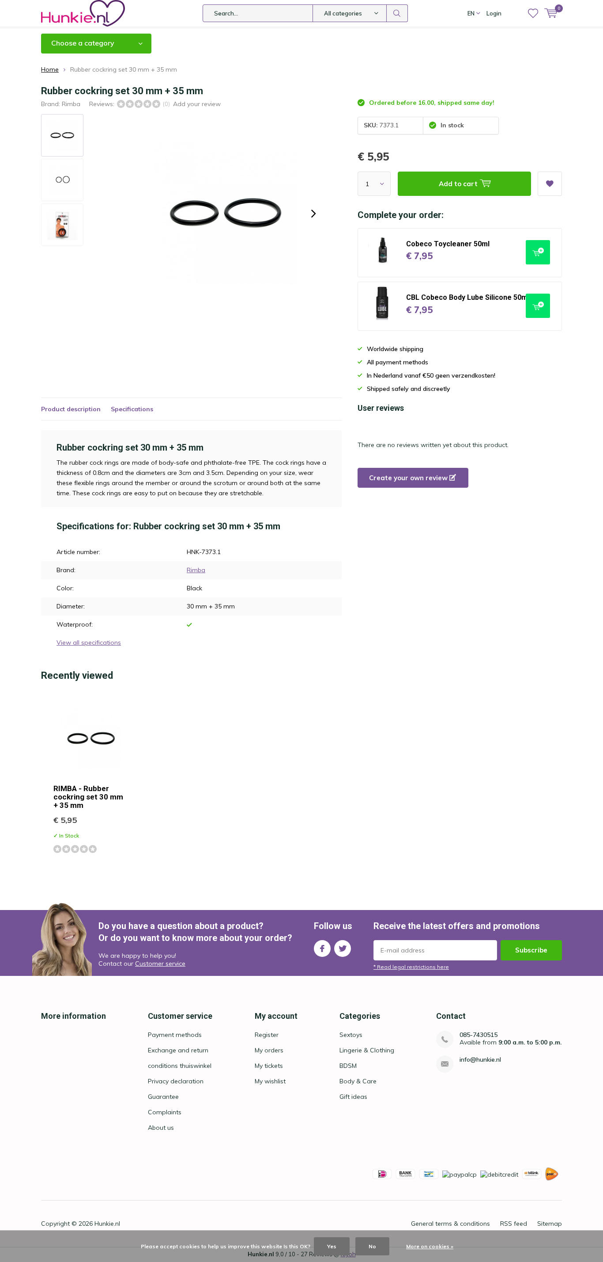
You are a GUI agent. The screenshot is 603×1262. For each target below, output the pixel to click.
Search (397, 13)
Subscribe (531, 950)
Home (50, 69)
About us (161, 1128)
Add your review (197, 104)
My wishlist (270, 1081)
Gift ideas (353, 1097)
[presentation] (313, 213)
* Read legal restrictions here (411, 967)
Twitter (342, 948)
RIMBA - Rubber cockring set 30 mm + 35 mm (88, 797)
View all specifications (89, 642)
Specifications (132, 409)
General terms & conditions (450, 1224)
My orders (269, 1050)
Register (267, 1035)
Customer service (160, 964)
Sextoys (350, 1035)
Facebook (322, 948)
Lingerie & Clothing (366, 1050)
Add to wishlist (550, 184)
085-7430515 (478, 1035)
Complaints (164, 1112)
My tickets (269, 1066)
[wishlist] (533, 13)
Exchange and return (178, 1050)
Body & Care (358, 1081)
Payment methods (175, 1035)
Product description (71, 409)
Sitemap (549, 1224)
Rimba (71, 104)
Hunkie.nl (107, 1224)
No (372, 1246)
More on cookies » (429, 1246)
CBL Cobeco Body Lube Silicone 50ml (467, 297)
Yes (331, 1246)
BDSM (348, 1066)
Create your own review (409, 478)
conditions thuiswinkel (179, 1066)
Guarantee (163, 1097)
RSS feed (513, 1224)
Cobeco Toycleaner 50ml (448, 244)
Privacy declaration (176, 1081)
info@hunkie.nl (480, 1059)
